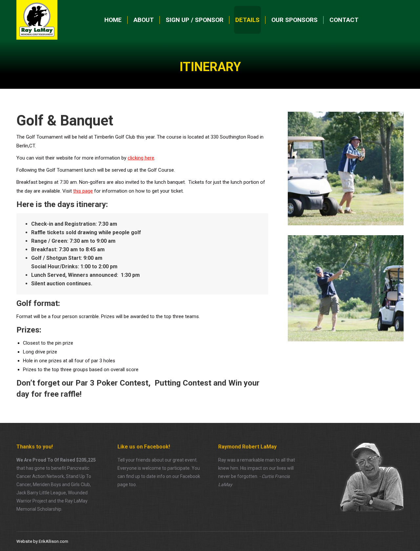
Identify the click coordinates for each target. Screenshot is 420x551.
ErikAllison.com (53, 541)
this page (83, 191)
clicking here (141, 158)
